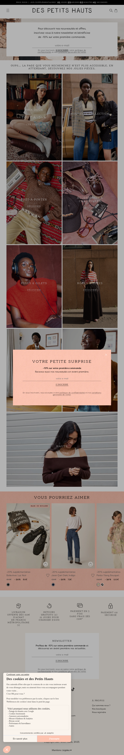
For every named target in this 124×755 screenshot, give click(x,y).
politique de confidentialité (72, 393)
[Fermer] (106, 355)
